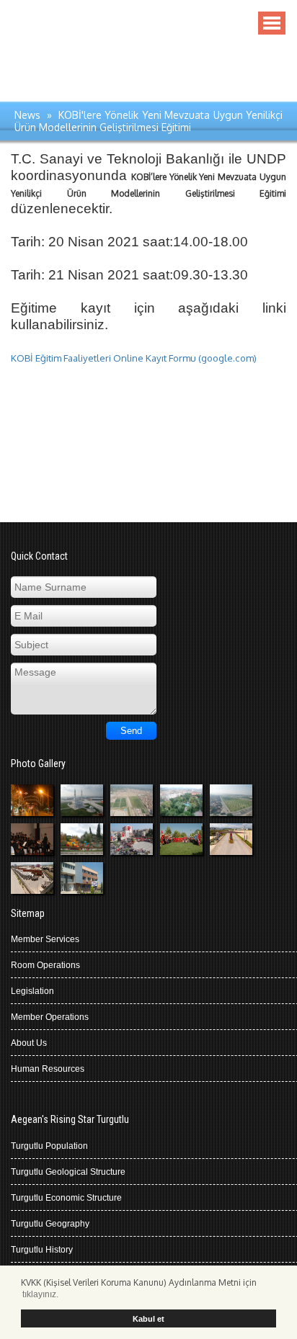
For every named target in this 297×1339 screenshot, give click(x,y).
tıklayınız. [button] (40, 1294)
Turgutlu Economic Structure (66, 1198)
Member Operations (50, 1017)
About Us (29, 1043)
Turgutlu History (42, 1250)
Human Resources (47, 1069)
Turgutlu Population (49, 1146)
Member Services (45, 939)
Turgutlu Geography (50, 1224)
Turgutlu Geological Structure (68, 1172)
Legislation (32, 991)
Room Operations (45, 965)
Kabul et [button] (148, 1319)
